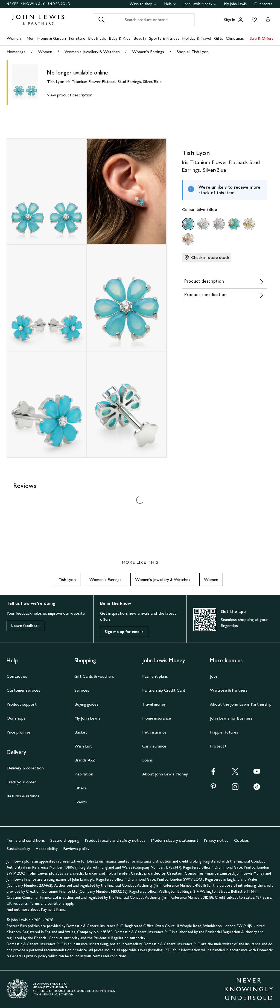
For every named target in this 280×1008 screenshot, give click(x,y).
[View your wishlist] (253, 19)
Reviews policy (76, 848)
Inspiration (83, 774)
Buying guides (86, 704)
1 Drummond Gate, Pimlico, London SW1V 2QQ (164, 879)
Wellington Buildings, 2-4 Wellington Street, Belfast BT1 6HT (209, 891)
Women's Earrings (148, 51)
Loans (147, 760)
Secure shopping (64, 840)
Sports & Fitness (164, 38)
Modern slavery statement (174, 840)
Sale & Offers (261, 38)
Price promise (18, 732)
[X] (235, 773)
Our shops (16, 718)
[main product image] (29, 82)
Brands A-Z (84, 760)
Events (80, 801)
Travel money (154, 704)
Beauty (139, 38)
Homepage (16, 51)
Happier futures (224, 732)
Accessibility (47, 848)
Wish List (83, 746)
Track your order (21, 781)
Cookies (241, 840)
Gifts (218, 38)
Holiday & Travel (196, 38)
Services (81, 690)
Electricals (97, 38)
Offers (80, 788)
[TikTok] (256, 788)
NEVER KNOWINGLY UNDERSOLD (39, 4)
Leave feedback (25, 625)
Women (14, 38)
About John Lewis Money (165, 774)
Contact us (17, 676)
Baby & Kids (119, 38)
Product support (22, 704)
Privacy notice (216, 840)
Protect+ (218, 746)
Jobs (214, 676)
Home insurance (156, 718)
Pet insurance (154, 732)
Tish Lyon (67, 579)
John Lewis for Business (231, 718)
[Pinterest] (213, 788)
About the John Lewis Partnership (241, 704)
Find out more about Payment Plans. (36, 909)
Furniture (77, 38)
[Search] (101, 19)
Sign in (229, 19)
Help (168, 4)
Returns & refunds (23, 795)
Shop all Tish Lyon (193, 51)
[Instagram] (235, 788)
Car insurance (154, 746)
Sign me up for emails (124, 631)
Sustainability (18, 848)
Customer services (23, 690)
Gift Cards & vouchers (94, 676)
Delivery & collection (25, 768)
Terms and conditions (26, 840)
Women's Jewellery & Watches (92, 51)
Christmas (235, 38)
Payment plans (155, 676)
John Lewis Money (198, 4)
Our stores (263, 4)
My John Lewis (235, 4)
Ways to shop (141, 4)
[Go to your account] (240, 19)
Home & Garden (51, 38)
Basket (80, 732)
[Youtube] (256, 773)
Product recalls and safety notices (115, 840)
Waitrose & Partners (228, 690)
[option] (188, 224)
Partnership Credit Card (163, 690)
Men (30, 38)
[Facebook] (213, 773)
